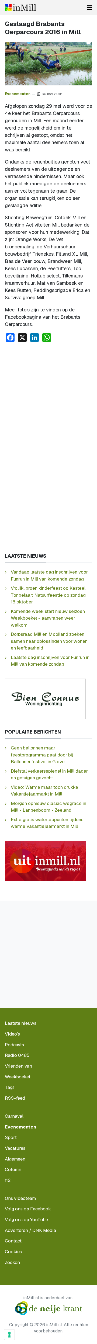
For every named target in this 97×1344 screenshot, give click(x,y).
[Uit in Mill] (45, 860)
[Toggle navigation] (89, 8)
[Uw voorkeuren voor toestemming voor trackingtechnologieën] (9, 1334)
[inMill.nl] (20, 7)
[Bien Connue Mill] (45, 698)
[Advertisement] (48, 397)
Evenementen (17, 93)
